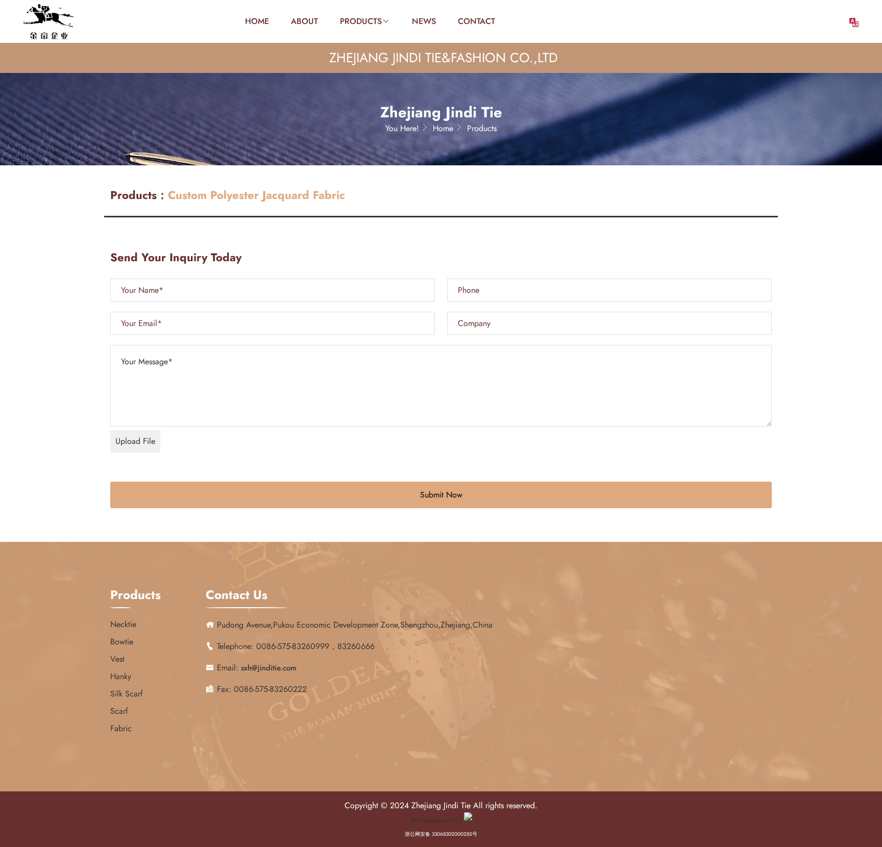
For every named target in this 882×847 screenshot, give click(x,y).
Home (257, 21)
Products (361, 21)
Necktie (123, 624)
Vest (117, 659)
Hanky (120, 676)
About (304, 21)
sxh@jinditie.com (269, 668)
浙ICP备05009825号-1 (435, 821)
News (424, 21)
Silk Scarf (126, 694)
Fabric (121, 728)
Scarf (119, 711)
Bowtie (121, 641)
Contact (476, 21)
